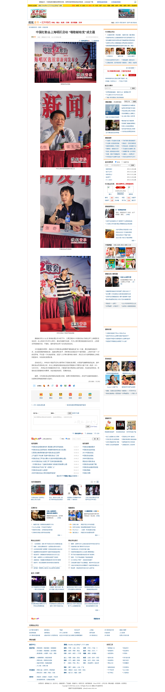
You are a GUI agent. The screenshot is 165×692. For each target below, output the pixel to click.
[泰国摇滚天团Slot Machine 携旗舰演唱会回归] (92, 581)
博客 (121, 5)
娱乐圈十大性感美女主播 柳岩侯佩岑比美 (118, 294)
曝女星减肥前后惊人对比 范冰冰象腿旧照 (118, 299)
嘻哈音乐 (39, 672)
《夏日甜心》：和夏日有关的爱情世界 (83, 532)
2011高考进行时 (109, 630)
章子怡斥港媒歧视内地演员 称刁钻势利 (82, 554)
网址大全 (110, 663)
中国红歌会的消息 (88, 450)
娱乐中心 (32, 644)
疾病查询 (110, 660)
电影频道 (46, 648)
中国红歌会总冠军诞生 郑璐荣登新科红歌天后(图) (49, 450)
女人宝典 (126, 670)
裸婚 (123, 439)
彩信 (84, 670)
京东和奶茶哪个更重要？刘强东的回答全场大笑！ (48, 549)
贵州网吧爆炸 (78, 635)
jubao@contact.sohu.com (90, 688)
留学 (93, 657)
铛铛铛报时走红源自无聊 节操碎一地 (116, 78)
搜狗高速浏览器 (102, 2)
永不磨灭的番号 (34, 630)
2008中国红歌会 (88, 458)
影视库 (45, 677)
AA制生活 (110, 56)
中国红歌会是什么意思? (40, 470)
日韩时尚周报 (36, 532)
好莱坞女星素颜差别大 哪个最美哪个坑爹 (118, 296)
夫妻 (120, 187)
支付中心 (55, 683)
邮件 (117, 5)
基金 (78, 650)
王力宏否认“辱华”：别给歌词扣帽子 (81, 560)
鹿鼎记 (71, 670)
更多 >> (60, 535)
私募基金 (77, 632)
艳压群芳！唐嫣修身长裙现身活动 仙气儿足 (47, 554)
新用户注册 (75, 413)
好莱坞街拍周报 (45, 532)
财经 (65, 650)
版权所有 (100, 686)
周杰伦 (135, 22)
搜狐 (39, 5)
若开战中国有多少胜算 (128, 129)
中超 (93, 648)
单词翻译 (126, 663)
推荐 (107, 444)
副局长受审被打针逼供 (128, 108)
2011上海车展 (63, 632)
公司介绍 (104, 683)
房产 (100, 5)
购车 (69, 653)
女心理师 (116, 436)
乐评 (80, 22)
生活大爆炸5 (131, 56)
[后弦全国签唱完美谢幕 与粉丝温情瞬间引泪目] (92, 597)
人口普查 (122, 632)
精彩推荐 (108, 138)
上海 (78, 667)
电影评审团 (40, 663)
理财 (74, 650)
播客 (112, 5)
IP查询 (125, 653)
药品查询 (126, 650)
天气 (69, 660)
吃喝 (78, 660)
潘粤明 (131, 194)
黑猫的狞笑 (112, 442)
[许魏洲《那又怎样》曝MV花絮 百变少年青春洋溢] (56, 581)
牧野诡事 (125, 442)
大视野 (46, 653)
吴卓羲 (117, 200)
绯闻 (129, 200)
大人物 (39, 665)
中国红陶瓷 (86, 470)
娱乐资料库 (109, 162)
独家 (45, 672)
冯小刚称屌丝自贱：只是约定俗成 (119, 71)
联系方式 (81, 683)
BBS (129, 5)
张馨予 (107, 200)
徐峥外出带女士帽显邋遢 (113, 43)
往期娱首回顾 (51, 679)
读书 (89, 660)
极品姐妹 (133, 439)
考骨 (118, 442)
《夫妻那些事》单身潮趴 (113, 35)
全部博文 (124, 683)
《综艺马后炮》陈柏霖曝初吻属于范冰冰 (84, 527)
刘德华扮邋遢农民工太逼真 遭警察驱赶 (82, 552)
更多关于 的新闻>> (68, 476)
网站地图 (111, 683)
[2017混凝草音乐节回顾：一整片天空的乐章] (38, 581)
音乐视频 (74, 22)
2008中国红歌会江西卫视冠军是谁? (44, 473)
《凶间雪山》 (109, 174)
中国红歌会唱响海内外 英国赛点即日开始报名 (47, 447)
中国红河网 (86, 473)
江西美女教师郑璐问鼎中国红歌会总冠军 (46, 453)
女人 (104, 5)
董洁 (110, 194)
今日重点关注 (110, 32)
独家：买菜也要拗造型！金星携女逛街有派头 (47, 546)
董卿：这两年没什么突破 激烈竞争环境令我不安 (85, 544)
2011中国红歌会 (88, 453)
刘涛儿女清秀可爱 (125, 277)
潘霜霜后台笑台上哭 (128, 373)
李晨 (123, 197)
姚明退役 (47, 632)
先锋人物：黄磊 (128, 45)
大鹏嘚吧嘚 (40, 657)
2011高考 (107, 635)
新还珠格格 (120, 97)
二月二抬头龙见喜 (39, 405)
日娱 (53, 672)
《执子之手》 (109, 172)
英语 (97, 657)
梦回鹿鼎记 (113, 97)
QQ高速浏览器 (116, 2)
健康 (74, 660)
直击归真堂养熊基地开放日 (76, 405)
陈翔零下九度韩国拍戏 (125, 221)
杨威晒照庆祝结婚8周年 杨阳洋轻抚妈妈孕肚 (47, 552)
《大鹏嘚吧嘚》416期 (90, 511)
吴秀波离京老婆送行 (127, 43)
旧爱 (112, 200)
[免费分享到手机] (74, 386)
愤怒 (70, 398)
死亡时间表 (131, 442)
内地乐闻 (45, 27)
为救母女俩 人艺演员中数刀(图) (80, 549)
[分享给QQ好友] (48, 386)
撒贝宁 (134, 200)
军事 (69, 648)
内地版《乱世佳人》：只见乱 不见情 (116, 81)
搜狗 (60, 5)
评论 (78, 648)
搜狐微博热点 (110, 206)
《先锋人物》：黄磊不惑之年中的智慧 (83, 524)
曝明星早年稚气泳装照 (128, 387)
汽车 (96, 5)
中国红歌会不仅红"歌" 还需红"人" (43, 467)
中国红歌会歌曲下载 (89, 464)
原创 (93, 660)
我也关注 (120, 193)
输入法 (71, 672)
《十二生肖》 (109, 180)
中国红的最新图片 (88, 447)
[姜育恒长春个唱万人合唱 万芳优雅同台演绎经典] (74, 581)
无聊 (89, 398)
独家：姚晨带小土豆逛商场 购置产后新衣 (46, 557)
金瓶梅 (111, 436)
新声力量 (130, 22)
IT (93, 5)
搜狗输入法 (111, 648)
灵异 (107, 442)
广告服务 (68, 683)
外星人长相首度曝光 (128, 126)
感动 (60, 398)
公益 (74, 648)
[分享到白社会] (53, 386)
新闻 (39, 27)
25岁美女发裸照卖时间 (128, 131)
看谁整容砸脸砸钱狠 (112, 373)
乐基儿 (117, 197)
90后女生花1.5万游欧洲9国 (124, 232)
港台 (57, 22)
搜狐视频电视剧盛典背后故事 (115, 45)
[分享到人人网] (61, 386)
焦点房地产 (55, 5)
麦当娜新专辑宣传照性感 (113, 40)
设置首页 (41, 683)
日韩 (67, 22)
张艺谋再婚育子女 (129, 37)
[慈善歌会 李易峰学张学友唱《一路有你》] (74, 490)
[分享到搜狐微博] (44, 386)
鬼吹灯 (133, 436)
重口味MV (123, 22)
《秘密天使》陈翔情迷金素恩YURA (43, 524)
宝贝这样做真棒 (114, 444)
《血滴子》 (108, 177)
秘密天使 (120, 56)
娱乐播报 (53, 650)
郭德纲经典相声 (109, 432)
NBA (89, 648)
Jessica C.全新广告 (112, 387)
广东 (82, 667)
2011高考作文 (93, 635)
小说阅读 (126, 672)
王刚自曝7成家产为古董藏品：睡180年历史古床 (85, 562)
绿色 (97, 660)
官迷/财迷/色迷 (120, 432)
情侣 (129, 198)
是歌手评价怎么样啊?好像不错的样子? (117, 336)
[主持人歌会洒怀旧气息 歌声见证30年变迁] (93, 490)
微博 (125, 5)
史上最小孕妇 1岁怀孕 (128, 116)
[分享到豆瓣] (65, 386)
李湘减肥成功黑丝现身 (128, 40)
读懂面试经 (125, 444)
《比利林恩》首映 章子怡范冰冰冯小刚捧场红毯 (48, 544)
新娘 (74, 657)
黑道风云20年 (126, 436)
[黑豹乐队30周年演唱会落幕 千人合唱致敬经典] (74, 597)
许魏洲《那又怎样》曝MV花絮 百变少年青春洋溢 (56, 589)
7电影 (108, 97)
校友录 (97, 663)
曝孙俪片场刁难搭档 (128, 121)
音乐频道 (39, 650)
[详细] (59, 518)
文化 (84, 660)
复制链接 (96, 41)
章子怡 (124, 200)
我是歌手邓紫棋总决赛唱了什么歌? (116, 341)
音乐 (93, 650)
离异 (112, 198)
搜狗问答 (108, 329)
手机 (74, 663)
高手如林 (92, 632)
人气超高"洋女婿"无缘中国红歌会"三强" (45, 455)
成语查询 (110, 653)
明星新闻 (39, 648)
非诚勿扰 (107, 632)
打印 (98, 433)
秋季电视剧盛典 (111, 92)
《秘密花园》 (109, 169)
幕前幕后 (128, 439)
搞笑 (80, 398)
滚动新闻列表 (41, 679)
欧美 (62, 22)
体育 (77, 5)
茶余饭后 (108, 359)
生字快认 (110, 672)
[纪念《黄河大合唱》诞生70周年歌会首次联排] (56, 490)
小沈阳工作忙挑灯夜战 (113, 224)
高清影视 (39, 653)
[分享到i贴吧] (70, 386)
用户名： (36, 413)
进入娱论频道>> (131, 68)
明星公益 (39, 670)
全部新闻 (117, 683)
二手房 (79, 653)
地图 (75, 672)
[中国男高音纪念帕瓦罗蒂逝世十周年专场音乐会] (56, 597)
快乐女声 (77, 630)
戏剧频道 (46, 650)
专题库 (50, 677)
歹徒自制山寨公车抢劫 (128, 111)
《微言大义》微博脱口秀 (123, 92)
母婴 (69, 657)
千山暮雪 (109, 95)
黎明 (106, 197)
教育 (84, 657)
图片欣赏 (126, 660)
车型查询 (126, 667)
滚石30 (118, 22)
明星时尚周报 (48, 660)
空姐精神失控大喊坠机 (128, 105)
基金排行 (126, 648)
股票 (69, 650)
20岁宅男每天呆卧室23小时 (124, 229)
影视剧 (94, 653)
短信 (75, 670)
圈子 (70, 667)
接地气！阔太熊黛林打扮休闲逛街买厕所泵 (46, 562)
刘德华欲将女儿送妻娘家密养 (115, 37)
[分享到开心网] (57, 386)
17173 (50, 5)
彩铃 (79, 670)
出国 (89, 657)
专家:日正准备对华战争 (112, 117)
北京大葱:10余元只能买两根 (124, 237)
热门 (107, 436)
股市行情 (110, 657)
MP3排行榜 (126, 657)
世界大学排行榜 (124, 635)
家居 (74, 653)
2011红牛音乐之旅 (117, 95)
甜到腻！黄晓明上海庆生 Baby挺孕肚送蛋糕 (47, 568)
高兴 (41, 398)
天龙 (65, 670)
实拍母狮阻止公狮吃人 (128, 113)
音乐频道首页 (33, 27)
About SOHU (97, 683)
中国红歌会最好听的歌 (90, 467)
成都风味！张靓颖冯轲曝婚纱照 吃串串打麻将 (47, 560)
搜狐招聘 (62, 683)
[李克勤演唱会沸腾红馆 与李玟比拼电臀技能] (38, 597)
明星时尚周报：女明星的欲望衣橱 (42, 530)
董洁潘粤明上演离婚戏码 (124, 184)
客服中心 (75, 683)
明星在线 (39, 660)
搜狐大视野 (123, 630)
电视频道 (53, 648)
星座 (78, 657)
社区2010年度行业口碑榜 (66, 635)
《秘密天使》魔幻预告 (128, 35)
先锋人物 (45, 665)
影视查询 (110, 650)
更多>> (97, 610)
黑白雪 (111, 439)
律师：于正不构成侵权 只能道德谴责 (82, 557)
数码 (69, 663)
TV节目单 (111, 670)
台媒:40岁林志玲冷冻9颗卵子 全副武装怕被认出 (85, 565)
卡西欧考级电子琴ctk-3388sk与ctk (116, 333)
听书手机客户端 (131, 432)
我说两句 (134, 5)
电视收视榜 (48, 663)
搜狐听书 (108, 418)
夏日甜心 (47, 630)
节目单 (56, 677)
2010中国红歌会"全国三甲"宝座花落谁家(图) (47, 461)
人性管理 (132, 444)
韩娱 (49, 672)
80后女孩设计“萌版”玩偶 (123, 235)
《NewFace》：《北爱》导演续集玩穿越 (83, 530)
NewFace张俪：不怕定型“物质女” (42, 527)
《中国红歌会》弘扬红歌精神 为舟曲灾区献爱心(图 (49, 464)
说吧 (79, 672)
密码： (53, 413)
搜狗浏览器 (111, 667)
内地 (53, 22)
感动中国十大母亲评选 (51, 635)
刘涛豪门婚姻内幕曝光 (128, 123)
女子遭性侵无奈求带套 (112, 132)
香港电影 (52, 670)
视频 (108, 5)
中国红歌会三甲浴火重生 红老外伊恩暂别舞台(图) (49, 458)
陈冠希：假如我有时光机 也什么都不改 (82, 568)
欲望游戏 (116, 439)
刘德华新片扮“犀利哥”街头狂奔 (80, 546)
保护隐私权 (88, 683)
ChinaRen (44, 5)
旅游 (65, 660)
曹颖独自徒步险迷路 (126, 224)
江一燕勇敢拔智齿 (120, 210)
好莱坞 (46, 670)
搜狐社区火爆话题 (111, 274)
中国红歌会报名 (88, 455)
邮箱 (74, 667)
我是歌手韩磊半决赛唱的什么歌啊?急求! (118, 338)
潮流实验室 (48, 657)
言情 (107, 439)
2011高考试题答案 (34, 635)
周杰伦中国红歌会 (88, 461)
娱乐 (83, 5)
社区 (51, 653)
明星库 (39, 677)
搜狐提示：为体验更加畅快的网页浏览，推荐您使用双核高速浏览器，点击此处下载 (66, 2)
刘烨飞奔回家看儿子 (112, 221)
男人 (78, 663)
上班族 (91, 630)
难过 (50, 398)
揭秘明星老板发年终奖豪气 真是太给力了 (118, 291)
